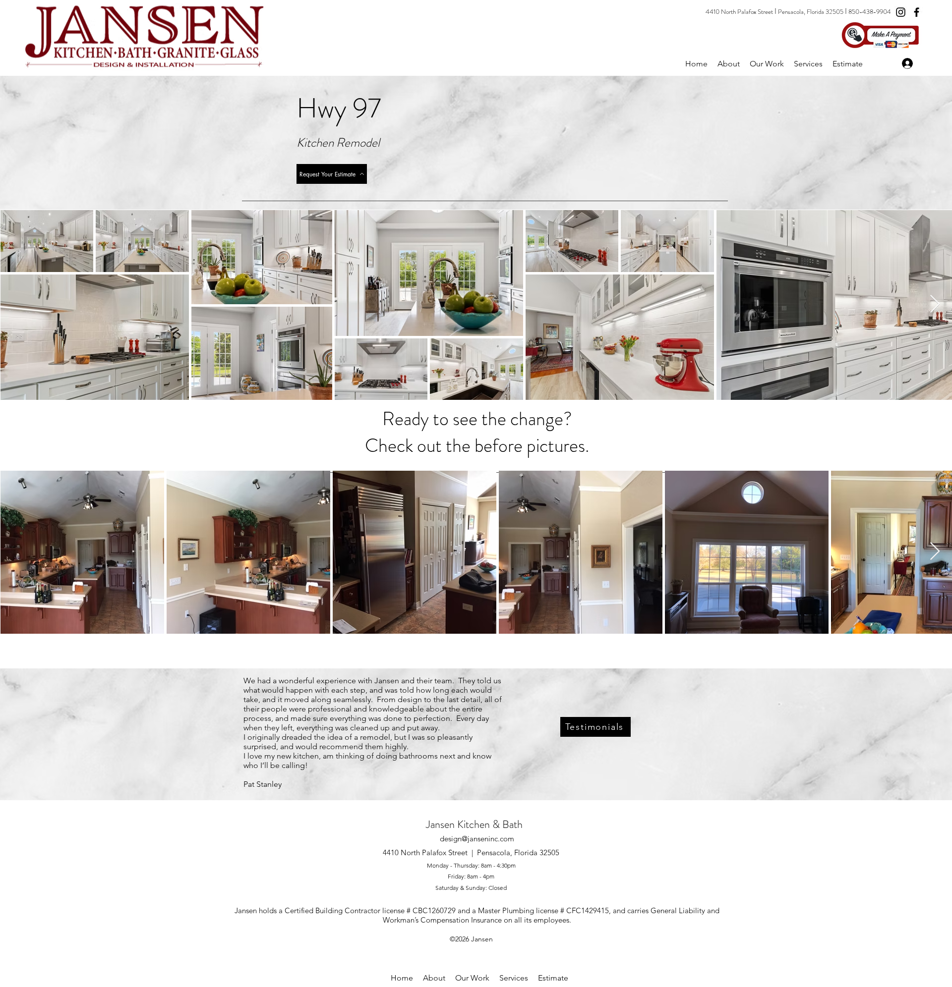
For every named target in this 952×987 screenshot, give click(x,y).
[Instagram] (900, 12)
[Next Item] (935, 304)
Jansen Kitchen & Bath (474, 824)
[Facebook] (916, 12)
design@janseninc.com (477, 838)
